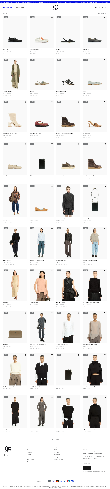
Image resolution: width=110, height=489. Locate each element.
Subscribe (41, 248)
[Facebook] (40, 258)
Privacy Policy (50, 252)
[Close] (83, 226)
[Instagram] (42, 258)
